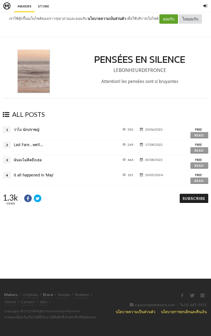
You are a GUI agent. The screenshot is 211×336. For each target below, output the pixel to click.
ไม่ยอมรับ (190, 19)
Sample (64, 294)
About (10, 301)
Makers (24, 6)
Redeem (82, 294)
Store (43, 6)
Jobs (44, 301)
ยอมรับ (168, 19)
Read (199, 135)
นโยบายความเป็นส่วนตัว (107, 18)
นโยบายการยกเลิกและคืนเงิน (184, 311)
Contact (28, 301)
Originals (30, 294)
